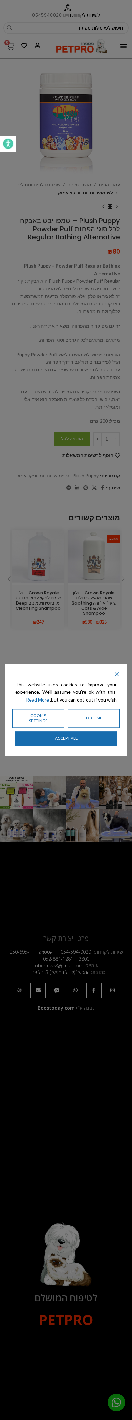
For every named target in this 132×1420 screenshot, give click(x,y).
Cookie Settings (38, 718)
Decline (94, 718)
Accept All (66, 738)
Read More (37, 700)
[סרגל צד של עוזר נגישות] (8, 144)
